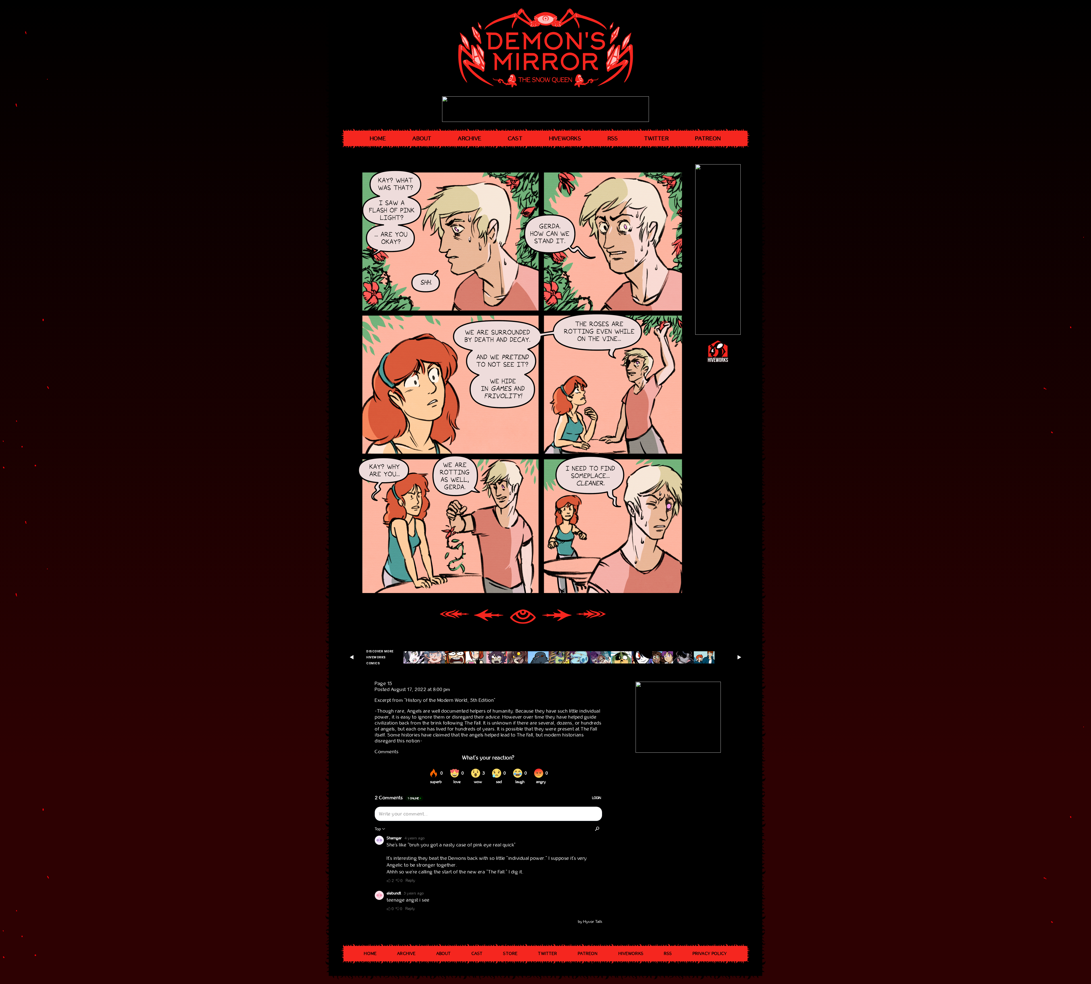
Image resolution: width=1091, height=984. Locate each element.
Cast (515, 138)
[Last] (591, 617)
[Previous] (488, 617)
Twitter (656, 138)
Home (378, 138)
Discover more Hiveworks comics (379, 657)
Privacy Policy (710, 953)
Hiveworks (565, 138)
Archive (470, 138)
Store (510, 953)
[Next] (557, 617)
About (422, 138)
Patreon (708, 138)
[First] (454, 617)
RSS (613, 138)
